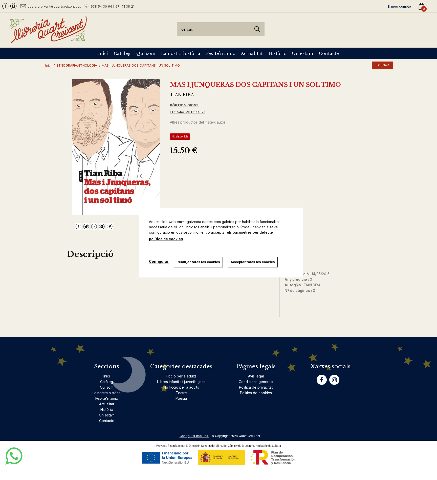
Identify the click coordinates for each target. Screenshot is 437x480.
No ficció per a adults (181, 387)
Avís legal (256, 376)
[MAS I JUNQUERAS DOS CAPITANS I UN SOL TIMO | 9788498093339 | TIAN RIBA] (116, 147)
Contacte (329, 53)
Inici (103, 53)
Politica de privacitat (256, 387)
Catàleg (122, 53)
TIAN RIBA (182, 94)
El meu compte (399, 6)
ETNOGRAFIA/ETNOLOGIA (187, 111)
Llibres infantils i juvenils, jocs (181, 381)
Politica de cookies (256, 393)
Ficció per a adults (181, 376)
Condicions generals (256, 381)
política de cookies (166, 239)
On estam (302, 53)
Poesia (181, 398)
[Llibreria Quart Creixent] (48, 40)
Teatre (181, 393)
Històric (277, 53)
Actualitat (252, 53)
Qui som (145, 53)
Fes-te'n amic (220, 53)
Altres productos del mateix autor (197, 122)
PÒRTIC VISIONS (184, 105)
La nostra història (180, 53)
